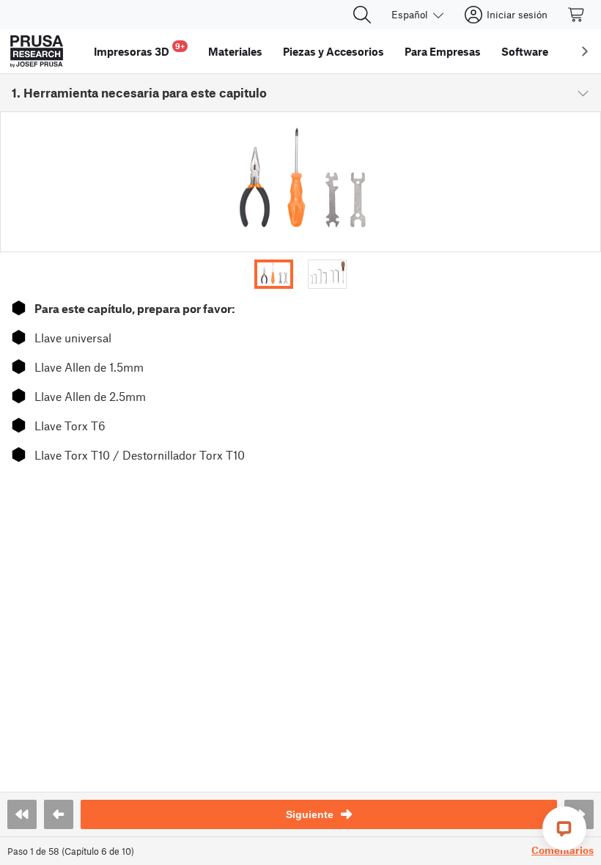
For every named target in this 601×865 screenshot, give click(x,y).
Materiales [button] (235, 51)
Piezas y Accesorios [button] (333, 51)
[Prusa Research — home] (36, 51)
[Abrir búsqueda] (362, 14)
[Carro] (576, 14)
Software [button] (524, 51)
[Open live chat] (564, 828)
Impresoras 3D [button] (139, 49)
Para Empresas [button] (443, 51)
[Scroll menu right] (585, 51)
